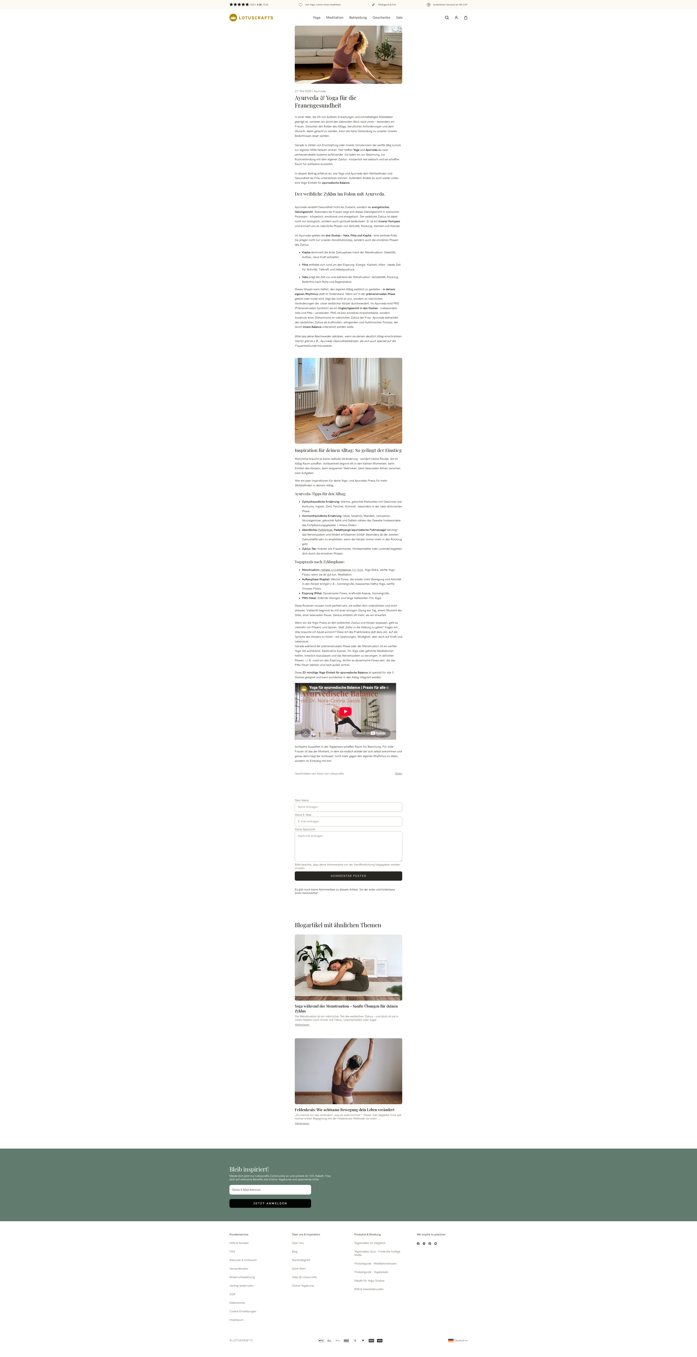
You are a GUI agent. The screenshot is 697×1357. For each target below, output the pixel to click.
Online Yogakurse (303, 1286)
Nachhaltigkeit (301, 1260)
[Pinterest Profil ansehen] (429, 1243)
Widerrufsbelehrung (242, 1277)
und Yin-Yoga (346, 570)
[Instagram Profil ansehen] (424, 1243)
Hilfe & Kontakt (238, 1243)
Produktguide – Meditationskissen (375, 1263)
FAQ (232, 1251)
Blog (294, 1251)
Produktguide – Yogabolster (371, 1272)
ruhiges (325, 570)
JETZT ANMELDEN (270, 1203)
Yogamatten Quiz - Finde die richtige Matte (377, 1253)
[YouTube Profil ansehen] (435, 1243)
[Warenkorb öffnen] (465, 17)
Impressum (236, 1320)
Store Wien (299, 1268)
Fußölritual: (325, 530)
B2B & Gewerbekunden (369, 1289)
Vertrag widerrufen (241, 1286)
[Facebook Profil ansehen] (418, 1243)
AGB (232, 1294)
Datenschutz (237, 1303)
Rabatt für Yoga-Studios (369, 1280)
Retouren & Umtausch (243, 1260)
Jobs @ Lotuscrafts (304, 1277)
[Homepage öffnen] (251, 17)
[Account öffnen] (456, 17)
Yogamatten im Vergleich (370, 1243)
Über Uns (298, 1243)
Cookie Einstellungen (242, 1311)
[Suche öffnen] (447, 17)
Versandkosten (238, 1268)
